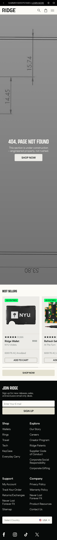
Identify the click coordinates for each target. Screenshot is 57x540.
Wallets (6, 429)
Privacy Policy (38, 484)
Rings (5, 434)
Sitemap (7, 509)
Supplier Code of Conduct (38, 452)
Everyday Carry (11, 456)
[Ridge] (9, 10)
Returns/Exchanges (13, 495)
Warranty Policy (39, 489)
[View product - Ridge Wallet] (20, 330)
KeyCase (7, 451)
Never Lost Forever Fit (9, 501)
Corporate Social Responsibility (39, 460)
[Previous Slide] (49, 3)
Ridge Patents (38, 445)
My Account (9, 484)
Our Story (35, 429)
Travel (5, 440)
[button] (39, 10)
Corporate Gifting (40, 468)
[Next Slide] (53, 3)
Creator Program (39, 440)
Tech (5, 445)
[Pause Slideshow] (3, 3)
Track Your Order (11, 489)
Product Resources (41, 504)
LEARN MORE (38, 2)
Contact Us (36, 509)
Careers (34, 434)
